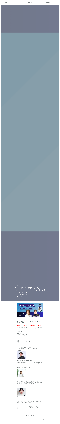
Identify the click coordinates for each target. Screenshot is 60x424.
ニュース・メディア (17, 285)
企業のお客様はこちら (47, 2)
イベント (15, 294)
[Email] (21, 296)
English (6, 2)
